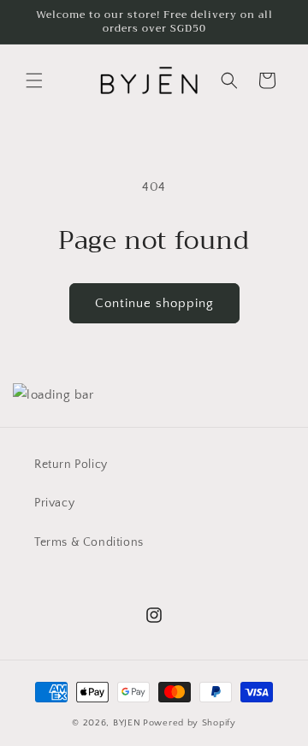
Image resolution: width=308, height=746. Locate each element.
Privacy (54, 503)
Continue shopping (154, 303)
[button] (34, 80)
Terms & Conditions (89, 542)
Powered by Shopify (189, 723)
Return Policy (71, 464)
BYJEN (127, 723)
